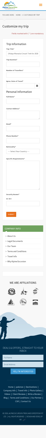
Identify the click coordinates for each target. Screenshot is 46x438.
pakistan (19, 387)
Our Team (11, 246)
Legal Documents (15, 241)
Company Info (9, 390)
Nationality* (11, 147)
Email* (8, 124)
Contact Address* (13, 109)
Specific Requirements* (15, 159)
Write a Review (34, 394)
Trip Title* (10, 49)
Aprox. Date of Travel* (14, 81)
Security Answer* (12, 194)
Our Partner (36, 398)
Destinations (31, 387)
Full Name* (10, 97)
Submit (11, 214)
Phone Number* (12, 136)
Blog (6, 398)
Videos (7, 394)
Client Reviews (19, 394)
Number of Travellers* (14, 70)
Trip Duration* (11, 60)
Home (18, 15)
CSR (17, 401)
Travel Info (12, 256)
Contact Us (26, 401)
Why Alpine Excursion (16, 261)
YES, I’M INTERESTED (23, 371)
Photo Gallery (36, 390)
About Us (11, 236)
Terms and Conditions (16, 251)
